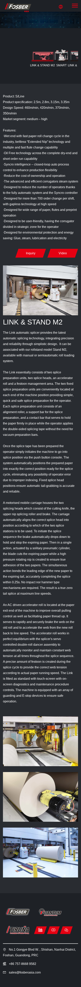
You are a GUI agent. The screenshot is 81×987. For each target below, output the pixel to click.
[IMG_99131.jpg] (40, 797)
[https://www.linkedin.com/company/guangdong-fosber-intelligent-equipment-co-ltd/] (40, 930)
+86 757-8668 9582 (22, 963)
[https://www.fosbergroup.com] (17, 912)
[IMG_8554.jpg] (40, 852)
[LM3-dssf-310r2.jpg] (40, 741)
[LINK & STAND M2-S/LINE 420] (17, 7)
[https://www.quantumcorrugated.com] (50, 912)
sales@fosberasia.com (25, 972)
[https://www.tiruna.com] (17, 930)
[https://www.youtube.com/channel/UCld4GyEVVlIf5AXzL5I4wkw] (53, 930)
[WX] (66, 930)
